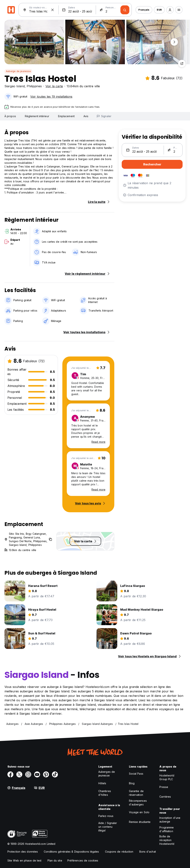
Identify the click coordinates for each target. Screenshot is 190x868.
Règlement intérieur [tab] (37, 116)
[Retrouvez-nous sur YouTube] (37, 774)
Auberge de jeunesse (18, 71)
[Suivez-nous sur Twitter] (19, 774)
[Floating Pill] (174, 42)
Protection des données (22, 851)
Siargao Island (14, 86)
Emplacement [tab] (66, 116)
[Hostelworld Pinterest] (46, 774)
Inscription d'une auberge (169, 819)
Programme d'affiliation (166, 829)
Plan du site (55, 860)
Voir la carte (54, 86)
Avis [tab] (85, 116)
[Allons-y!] (124, 9)
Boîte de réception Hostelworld (166, 840)
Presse (163, 787)
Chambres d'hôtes (104, 792)
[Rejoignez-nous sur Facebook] (10, 774)
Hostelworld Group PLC (166, 777)
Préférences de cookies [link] (82, 860)
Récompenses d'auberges (138, 802)
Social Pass (136, 773)
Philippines (34, 86)
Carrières (165, 796)
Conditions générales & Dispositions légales (71, 851)
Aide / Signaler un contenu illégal (107, 826)
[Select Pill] (170, 10)
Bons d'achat (147, 851)
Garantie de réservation (136, 792)
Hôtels (102, 783)
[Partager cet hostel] (182, 63)
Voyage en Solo (139, 812)
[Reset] (52, 9)
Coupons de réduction (119, 851)
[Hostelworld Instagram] (28, 774)
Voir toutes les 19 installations (51, 96)
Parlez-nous (105, 815)
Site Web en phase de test (24, 860)
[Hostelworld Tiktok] (55, 774)
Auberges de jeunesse (106, 773)
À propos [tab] (10, 116)
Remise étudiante (140, 821)
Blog (132, 783)
